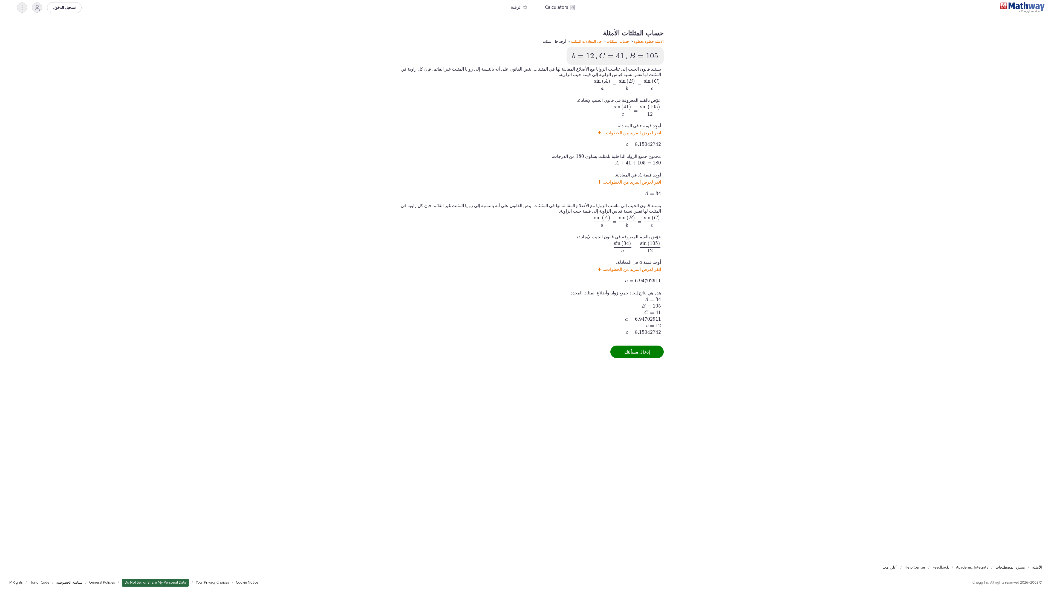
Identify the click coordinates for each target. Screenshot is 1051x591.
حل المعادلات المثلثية (586, 41)
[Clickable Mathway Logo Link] (1023, 7)
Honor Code (39, 582)
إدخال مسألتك (637, 352)
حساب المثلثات (618, 41)
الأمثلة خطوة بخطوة (649, 41)
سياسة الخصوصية (69, 582)
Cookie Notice (247, 582)
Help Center (915, 567)
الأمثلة (1037, 567)
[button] (37, 7)
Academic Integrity (972, 567)
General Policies (102, 582)
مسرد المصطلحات (1010, 567)
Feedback (940, 567)
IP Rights (16, 582)
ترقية (516, 7)
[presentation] (643, 56)
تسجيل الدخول (64, 8)
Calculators (556, 7)
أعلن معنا (889, 567)
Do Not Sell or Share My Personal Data (155, 582)
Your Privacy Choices (212, 582)
